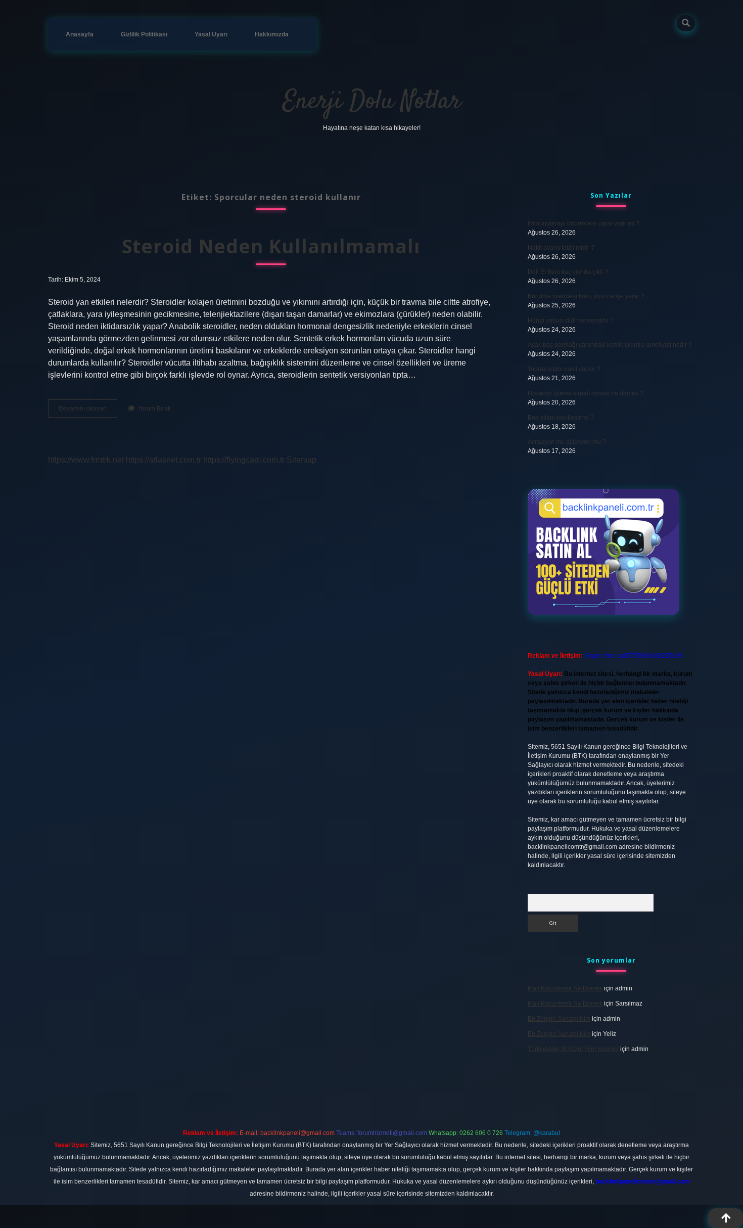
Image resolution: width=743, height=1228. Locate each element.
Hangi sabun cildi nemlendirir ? (571, 320)
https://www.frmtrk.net (86, 460)
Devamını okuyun (88, 411)
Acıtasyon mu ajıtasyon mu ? (567, 441)
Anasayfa (80, 34)
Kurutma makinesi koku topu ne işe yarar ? (586, 296)
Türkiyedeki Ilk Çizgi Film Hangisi (573, 1049)
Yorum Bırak (154, 408)
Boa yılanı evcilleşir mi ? (561, 417)
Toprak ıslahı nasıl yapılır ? (564, 369)
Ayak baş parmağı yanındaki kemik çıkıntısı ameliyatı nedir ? (610, 344)
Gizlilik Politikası (144, 34)
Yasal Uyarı (211, 34)
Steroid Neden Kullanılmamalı (271, 246)
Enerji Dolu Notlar (372, 101)
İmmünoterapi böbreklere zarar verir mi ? (583, 223)
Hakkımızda (272, 34)
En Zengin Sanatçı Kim (559, 1018)
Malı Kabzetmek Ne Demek (565, 988)
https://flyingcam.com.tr (244, 460)
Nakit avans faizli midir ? (561, 247)
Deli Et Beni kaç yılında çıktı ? (568, 272)
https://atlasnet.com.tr (163, 460)
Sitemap (301, 460)
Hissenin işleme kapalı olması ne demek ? (585, 393)
